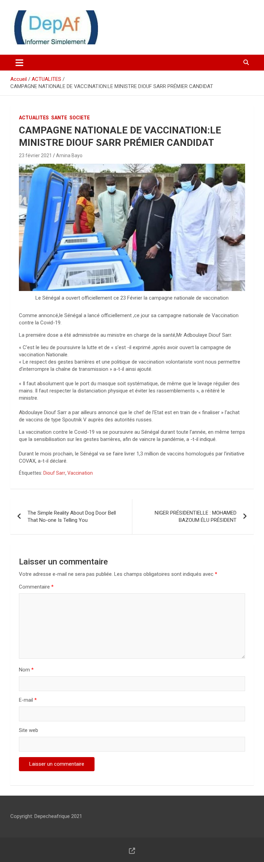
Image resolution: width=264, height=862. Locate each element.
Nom (26, 670)
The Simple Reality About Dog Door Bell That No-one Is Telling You (72, 516)
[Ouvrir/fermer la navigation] (19, 63)
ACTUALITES (34, 117)
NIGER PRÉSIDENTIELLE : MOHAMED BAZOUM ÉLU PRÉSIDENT (195, 516)
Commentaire (36, 587)
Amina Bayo (69, 155)
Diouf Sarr (54, 473)
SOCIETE (79, 117)
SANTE (59, 117)
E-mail (28, 700)
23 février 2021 (35, 155)
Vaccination (80, 473)
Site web (28, 730)
